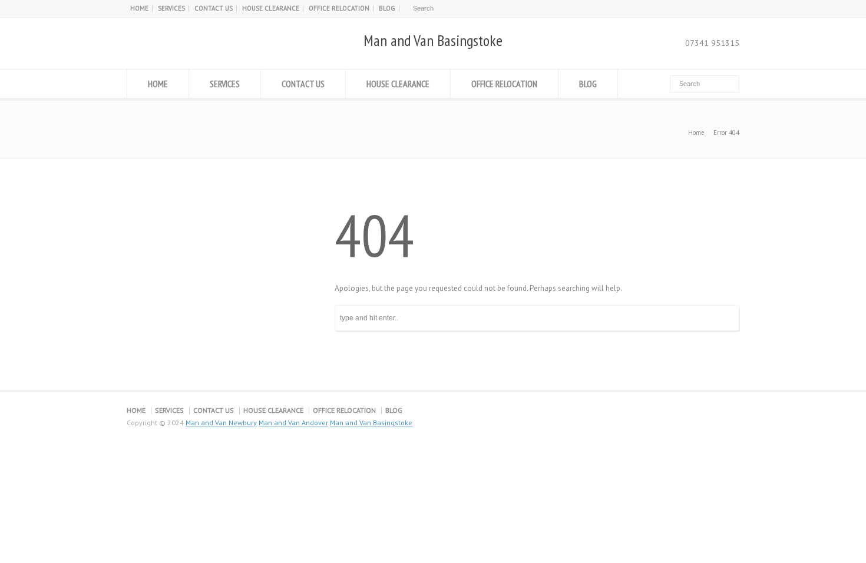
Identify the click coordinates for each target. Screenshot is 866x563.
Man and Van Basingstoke (433, 40)
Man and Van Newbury (221, 422)
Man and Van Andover (293, 422)
